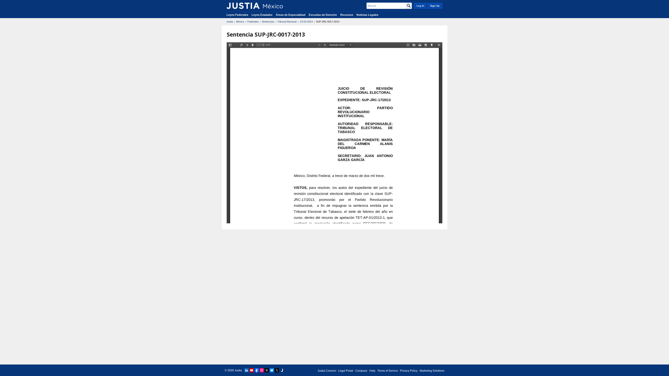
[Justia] (243, 6)
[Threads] (267, 370)
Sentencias (268, 21)
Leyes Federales (237, 14)
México (240, 21)
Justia (229, 21)
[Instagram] (262, 370)
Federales (253, 21)
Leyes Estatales (262, 14)
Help (372, 370)
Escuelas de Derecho (323, 14)
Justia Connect (327, 370)
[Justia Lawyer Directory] (282, 370)
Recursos (346, 14)
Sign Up (435, 5)
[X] (277, 370)
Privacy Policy (409, 370)
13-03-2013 (306, 21)
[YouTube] (251, 370)
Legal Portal (345, 370)
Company (361, 370)
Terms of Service (387, 370)
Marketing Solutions (432, 370)
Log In (420, 5)
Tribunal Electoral (287, 21)
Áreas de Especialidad (290, 14)
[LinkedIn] (246, 370)
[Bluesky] (272, 370)
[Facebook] (257, 370)
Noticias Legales (367, 14)
